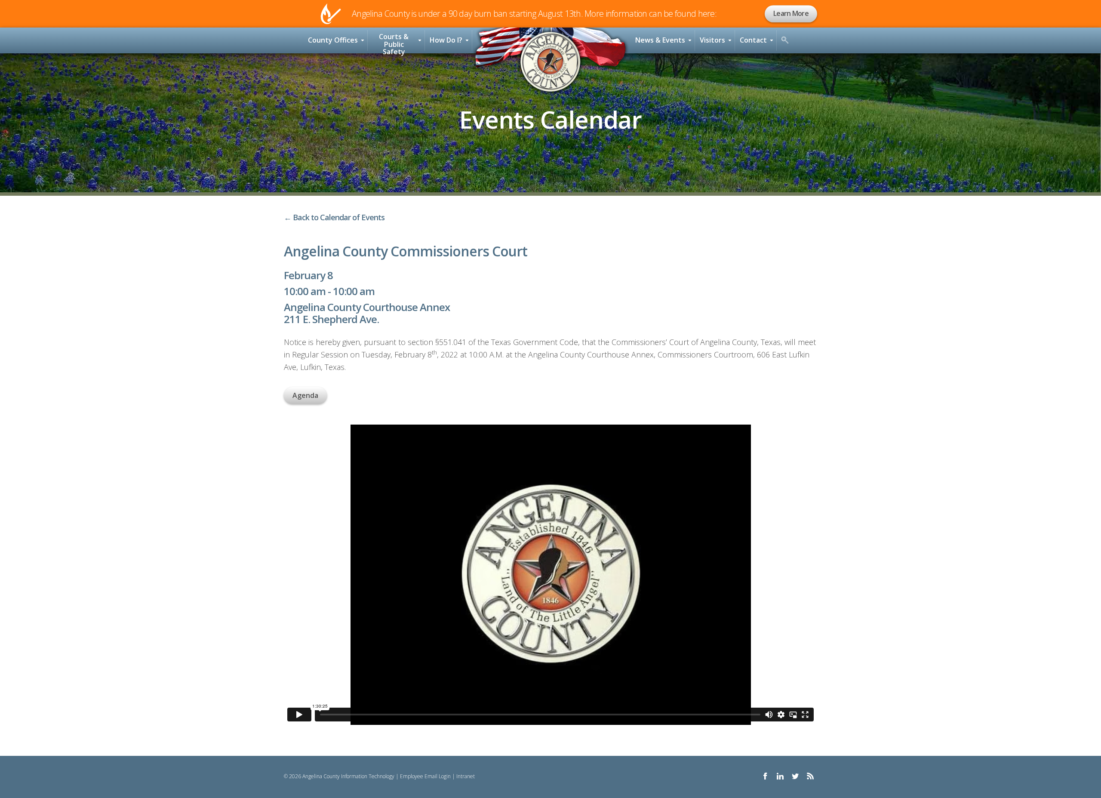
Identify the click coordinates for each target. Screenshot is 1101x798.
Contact (753, 40)
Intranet (465, 776)
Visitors (712, 40)
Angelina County (550, 62)
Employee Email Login (425, 776)
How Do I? (446, 40)
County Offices (333, 40)
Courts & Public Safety (394, 42)
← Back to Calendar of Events (334, 217)
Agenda (305, 395)
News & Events (660, 40)
